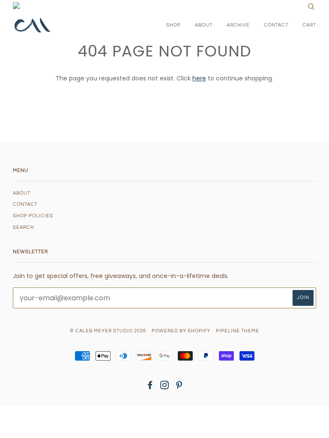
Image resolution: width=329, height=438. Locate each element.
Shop (173, 25)
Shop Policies (33, 215)
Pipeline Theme (237, 330)
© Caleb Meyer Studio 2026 (108, 330)
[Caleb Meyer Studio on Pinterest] (179, 387)
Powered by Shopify (181, 330)
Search (23, 227)
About (203, 25)
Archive (238, 25)
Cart (309, 25)
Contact (276, 25)
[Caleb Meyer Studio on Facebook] (150, 387)
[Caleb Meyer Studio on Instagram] (164, 387)
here (199, 78)
